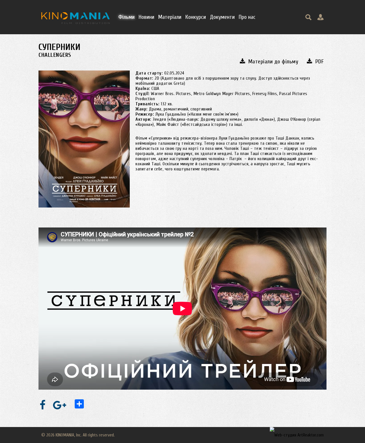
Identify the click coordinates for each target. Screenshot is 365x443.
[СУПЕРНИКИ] (84, 139)
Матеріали (169, 17)
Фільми (126, 17)
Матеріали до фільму (273, 61)
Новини (146, 17)
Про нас (247, 17)
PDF (319, 61)
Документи (222, 17)
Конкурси (195, 17)
